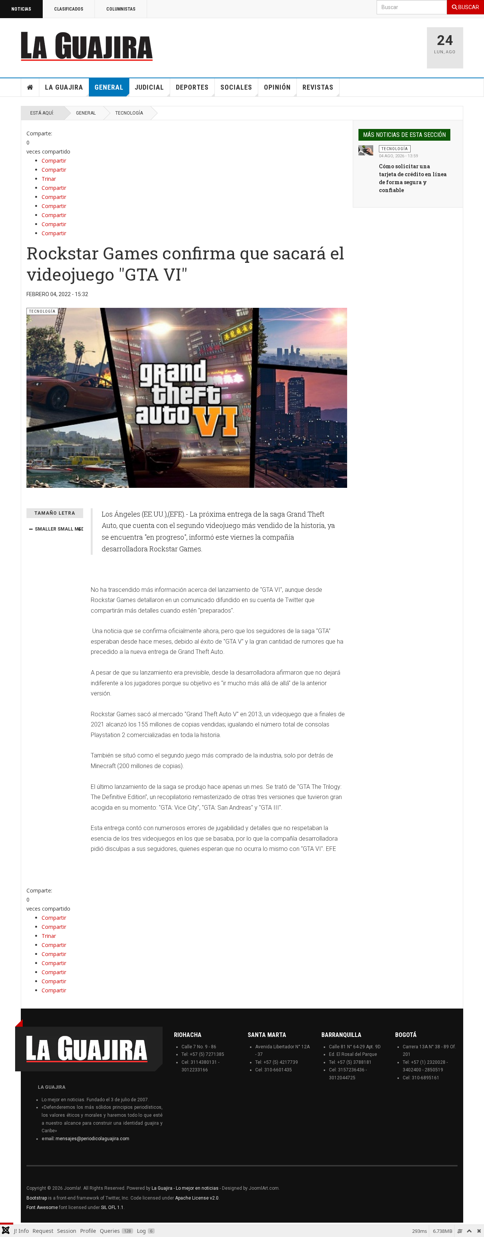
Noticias (21, 9)
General (109, 87)
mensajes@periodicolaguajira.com (92, 1138)
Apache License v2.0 (197, 1198)
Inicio (30, 87)
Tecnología (129, 113)
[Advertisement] (325, 44)
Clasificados (68, 9)
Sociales (236, 87)
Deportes (192, 87)
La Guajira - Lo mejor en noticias (185, 1188)
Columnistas (120, 9)
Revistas (318, 87)
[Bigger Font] (79, 529)
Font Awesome (42, 1207)
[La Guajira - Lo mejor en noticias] (87, 46)
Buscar (468, 7)
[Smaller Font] (30, 529)
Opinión (277, 87)
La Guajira (64, 87)
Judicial (149, 87)
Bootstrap (36, 1198)
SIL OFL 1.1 (112, 1207)
